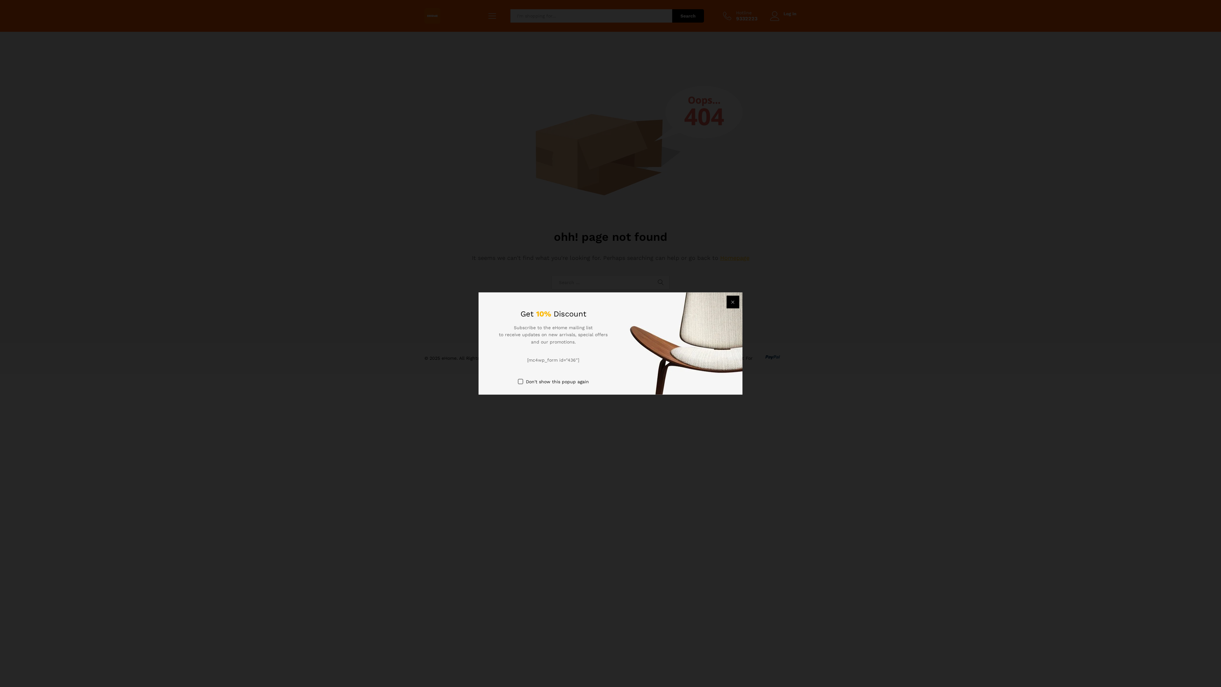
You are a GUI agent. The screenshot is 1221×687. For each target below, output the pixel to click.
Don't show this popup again (557, 381)
